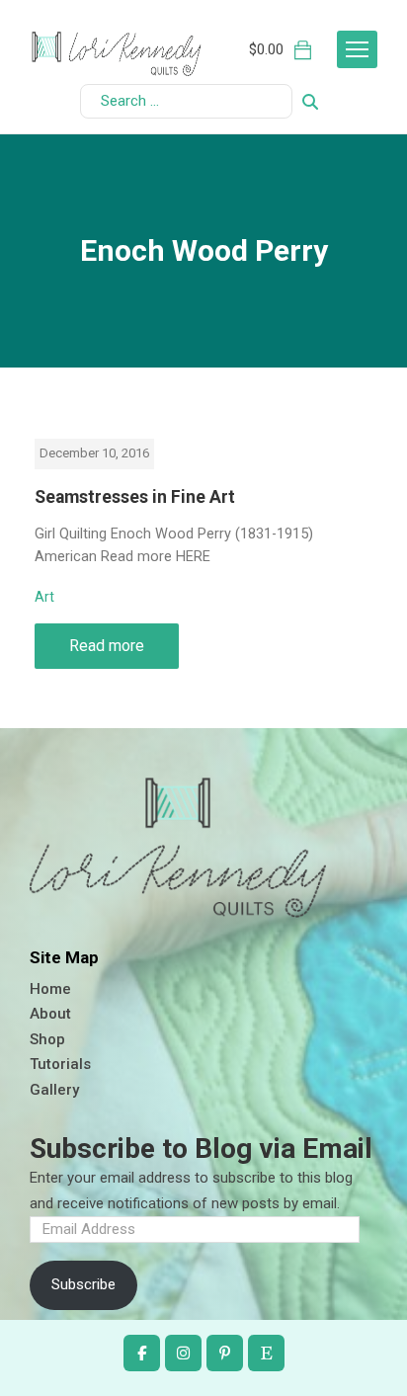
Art (44, 597)
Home (50, 989)
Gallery (54, 1090)
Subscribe (83, 1284)
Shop (47, 1039)
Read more (106, 645)
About (50, 1014)
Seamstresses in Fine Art (135, 497)
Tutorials (60, 1064)
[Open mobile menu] (357, 49)
